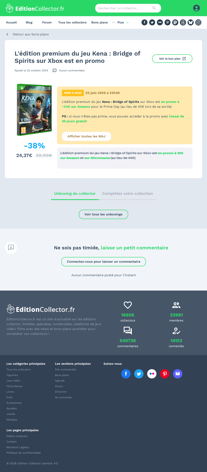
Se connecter (63, 397)
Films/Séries (14, 386)
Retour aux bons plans (31, 34)
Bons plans (99, 22)
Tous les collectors (72, 22)
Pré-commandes (65, 369)
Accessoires (14, 402)
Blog (29, 22)
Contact (11, 441)
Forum (47, 22)
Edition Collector (17, 436)
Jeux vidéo (13, 380)
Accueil (11, 22)
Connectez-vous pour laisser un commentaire (103, 261)
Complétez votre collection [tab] (127, 193)
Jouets (10, 413)
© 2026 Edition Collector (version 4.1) (32, 463)
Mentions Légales (17, 447)
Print (9, 397)
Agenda (59, 380)
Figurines (12, 375)
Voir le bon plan (170, 58)
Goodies (11, 408)
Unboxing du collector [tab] (75, 193)
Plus (120, 22)
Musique (11, 419)
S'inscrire (61, 391)
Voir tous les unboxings (103, 214)
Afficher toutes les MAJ (87, 136)
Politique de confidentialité (23, 452)
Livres (10, 391)
